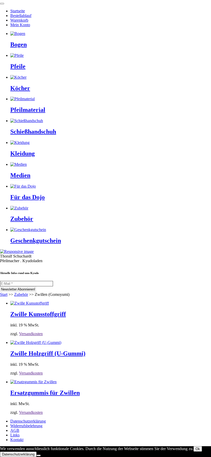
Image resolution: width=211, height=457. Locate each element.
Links (15, 435)
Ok (198, 449)
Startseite (17, 11)
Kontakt (16, 439)
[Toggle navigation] (2, 3)
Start (3, 294)
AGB (14, 430)
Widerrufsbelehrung (26, 426)
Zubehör (21, 294)
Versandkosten (31, 334)
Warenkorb (19, 20)
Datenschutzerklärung (28, 421)
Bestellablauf (20, 15)
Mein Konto (20, 25)
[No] (39, 455)
